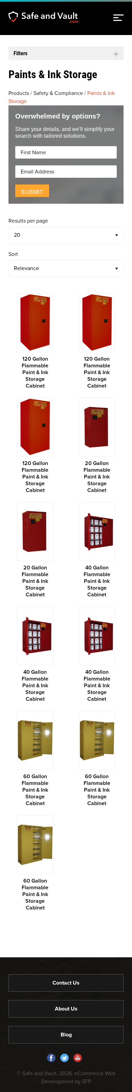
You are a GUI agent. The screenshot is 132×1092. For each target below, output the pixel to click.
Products (18, 93)
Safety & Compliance (58, 93)
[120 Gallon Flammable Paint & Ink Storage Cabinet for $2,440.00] (35, 341)
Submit (32, 192)
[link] (118, 17)
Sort (13, 254)
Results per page (28, 221)
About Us (66, 1008)
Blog (66, 1034)
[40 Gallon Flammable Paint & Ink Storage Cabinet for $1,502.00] (97, 550)
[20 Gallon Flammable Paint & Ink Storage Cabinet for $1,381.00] (97, 446)
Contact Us (66, 983)
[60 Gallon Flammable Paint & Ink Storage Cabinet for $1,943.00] (35, 759)
